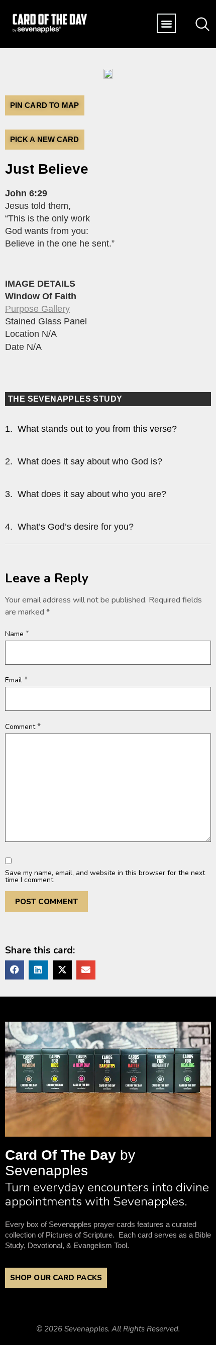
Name (17, 634)
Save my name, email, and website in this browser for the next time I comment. (105, 877)
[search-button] (202, 22)
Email (16, 680)
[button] (166, 23)
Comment (23, 726)
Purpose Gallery (37, 309)
